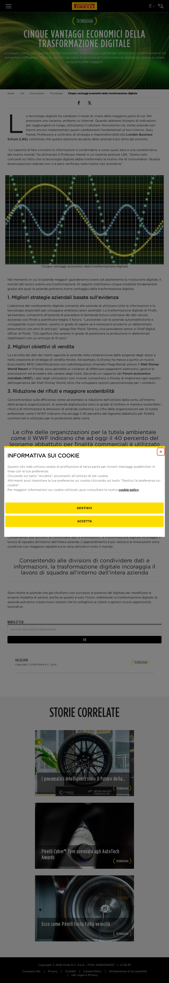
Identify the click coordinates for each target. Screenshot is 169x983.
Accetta (84, 521)
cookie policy (129, 490)
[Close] (161, 451)
